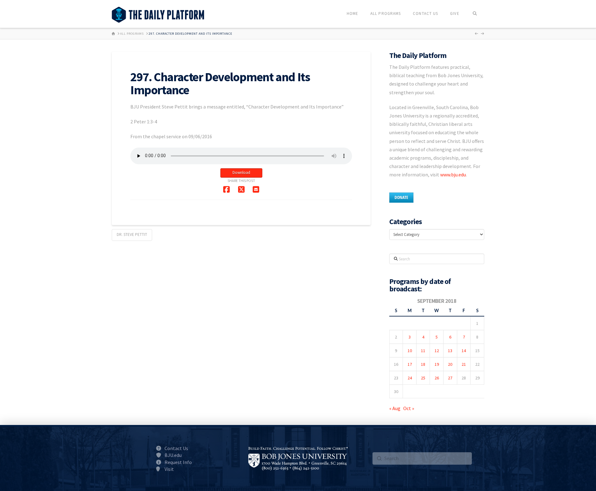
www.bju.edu (453, 174)
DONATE (401, 197)
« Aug (394, 408)
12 (437, 350)
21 (464, 364)
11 (423, 350)
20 (450, 364)
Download (241, 172)
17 (410, 364)
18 (423, 364)
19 (437, 364)
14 (464, 350)
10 (410, 350)
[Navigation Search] (474, 14)
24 (410, 378)
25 (423, 378)
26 (437, 378)
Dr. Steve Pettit (132, 234)
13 (450, 350)
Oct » (408, 408)
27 (450, 378)
